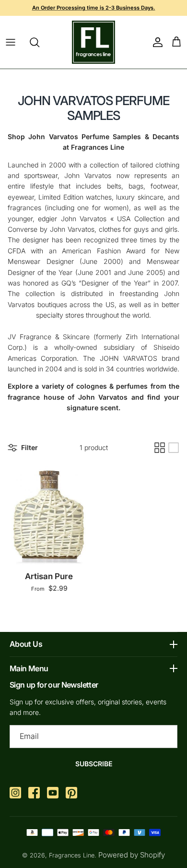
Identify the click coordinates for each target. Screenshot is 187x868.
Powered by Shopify (131, 854)
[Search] (39, 42)
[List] (173, 447)
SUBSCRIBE (93, 764)
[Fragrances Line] (93, 42)
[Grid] (159, 447)
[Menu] (10, 42)
